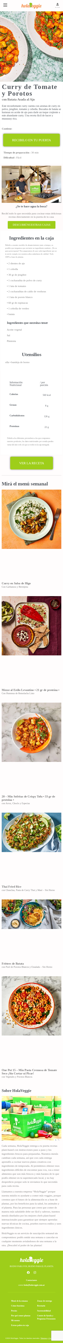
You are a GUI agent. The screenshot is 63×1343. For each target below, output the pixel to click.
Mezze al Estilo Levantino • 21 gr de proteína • (30, 690)
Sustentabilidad (44, 1311)
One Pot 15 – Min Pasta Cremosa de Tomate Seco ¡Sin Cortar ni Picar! (29, 1071)
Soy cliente (57, 7)
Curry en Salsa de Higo (16, 583)
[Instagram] (35, 1272)
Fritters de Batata (13, 963)
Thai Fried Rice (11, 886)
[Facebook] (28, 1272)
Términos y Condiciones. (49, 1338)
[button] (31, 140)
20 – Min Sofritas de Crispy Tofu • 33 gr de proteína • (28, 798)
